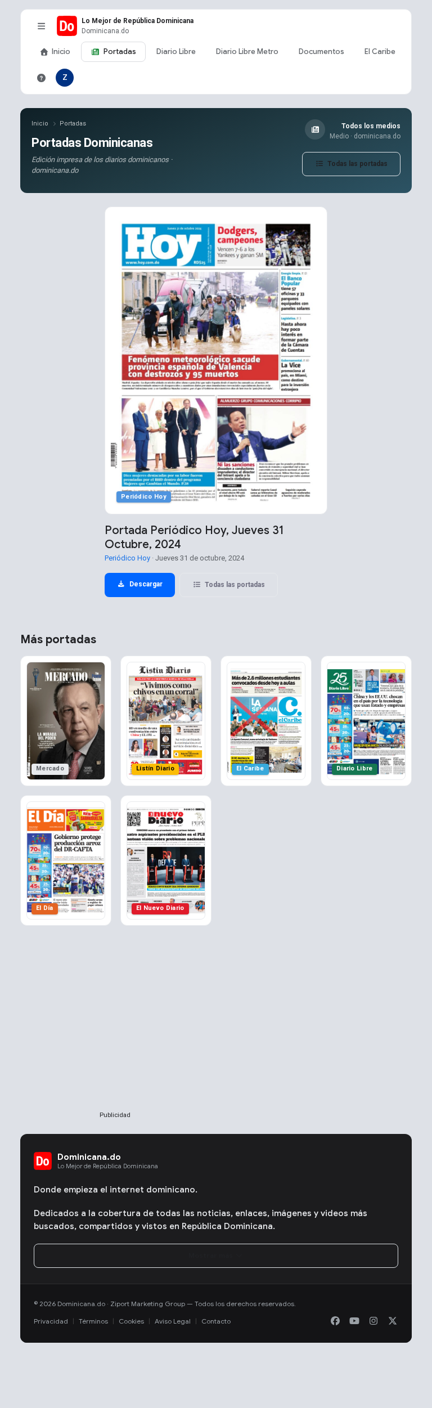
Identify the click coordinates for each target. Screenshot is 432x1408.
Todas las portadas (357, 164)
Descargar (145, 584)
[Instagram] (373, 1321)
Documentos (321, 51)
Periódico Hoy (127, 558)
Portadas (120, 51)
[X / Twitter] (392, 1321)
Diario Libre (176, 51)
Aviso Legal (173, 1321)
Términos (93, 1321)
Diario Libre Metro (247, 51)
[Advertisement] (114, 1036)
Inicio (61, 51)
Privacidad (51, 1321)
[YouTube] (354, 1321)
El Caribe (379, 51)
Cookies (131, 1321)
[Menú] (41, 26)
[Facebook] (335, 1321)
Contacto (216, 1321)
